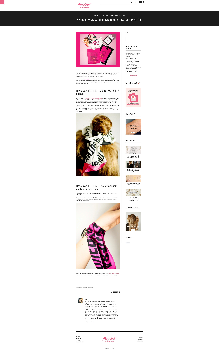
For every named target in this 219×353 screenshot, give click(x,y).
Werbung (120, 15)
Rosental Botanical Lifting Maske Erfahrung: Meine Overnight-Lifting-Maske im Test (133, 156)
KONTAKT (78, 338)
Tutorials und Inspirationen (113, 273)
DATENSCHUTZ (80, 342)
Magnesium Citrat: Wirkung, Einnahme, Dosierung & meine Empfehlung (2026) (133, 199)
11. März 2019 (96, 15)
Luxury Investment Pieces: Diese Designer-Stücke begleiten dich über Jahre (133, 171)
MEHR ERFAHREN (133, 75)
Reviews (115, 15)
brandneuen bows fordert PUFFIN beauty (94, 98)
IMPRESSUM (79, 340)
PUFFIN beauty (86, 79)
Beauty (104, 15)
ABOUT (78, 336)
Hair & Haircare (110, 15)
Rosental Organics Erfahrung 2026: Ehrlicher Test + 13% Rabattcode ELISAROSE (133, 185)
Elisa (123, 15)
